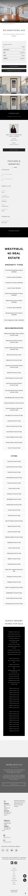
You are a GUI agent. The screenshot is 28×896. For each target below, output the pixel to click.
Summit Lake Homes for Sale (14, 426)
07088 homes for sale (14, 730)
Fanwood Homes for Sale (14, 483)
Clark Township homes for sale (14, 652)
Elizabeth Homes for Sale (14, 582)
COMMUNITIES (14, 880)
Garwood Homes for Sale (14, 461)
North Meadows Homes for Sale (14, 378)
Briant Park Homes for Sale (14, 354)
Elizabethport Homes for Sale (14, 592)
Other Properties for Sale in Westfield (14, 320)
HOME (14, 868)
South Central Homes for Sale (14, 598)
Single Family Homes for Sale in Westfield (14, 301)
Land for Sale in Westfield (14, 288)
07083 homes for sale (14, 720)
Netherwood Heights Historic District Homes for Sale (14, 334)
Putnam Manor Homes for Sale (14, 442)
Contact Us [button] (14, 784)
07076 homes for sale (14, 696)
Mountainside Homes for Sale (14, 477)
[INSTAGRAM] (7, 850)
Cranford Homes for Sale (14, 472)
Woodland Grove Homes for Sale (14, 415)
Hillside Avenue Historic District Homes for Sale (14, 341)
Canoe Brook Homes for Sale (14, 431)
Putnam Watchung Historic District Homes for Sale (14, 348)
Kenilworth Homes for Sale (14, 494)
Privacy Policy (14, 891)
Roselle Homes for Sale (14, 515)
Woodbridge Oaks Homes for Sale (14, 397)
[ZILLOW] (16, 850)
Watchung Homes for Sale (14, 553)
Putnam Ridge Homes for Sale (14, 437)
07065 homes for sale (14, 726)
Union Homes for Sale (14, 548)
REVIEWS (14, 878)
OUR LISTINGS (14, 870)
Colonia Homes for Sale (14, 510)
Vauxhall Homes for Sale (14, 564)
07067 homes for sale (14, 728)
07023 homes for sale (14, 699)
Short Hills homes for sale (14, 634)
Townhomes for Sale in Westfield (14, 282)
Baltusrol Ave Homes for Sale (14, 360)
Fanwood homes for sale (14, 644)
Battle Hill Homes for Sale (14, 372)
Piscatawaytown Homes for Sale (14, 603)
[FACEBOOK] (2, 850)
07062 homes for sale (14, 707)
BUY (14, 873)
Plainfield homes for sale (14, 680)
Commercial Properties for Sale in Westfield (14, 271)
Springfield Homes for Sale (14, 499)
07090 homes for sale (14, 688)
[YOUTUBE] (11, 850)
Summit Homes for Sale (14, 531)
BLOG (14, 882)
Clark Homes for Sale (14, 488)
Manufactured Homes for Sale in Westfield (14, 313)
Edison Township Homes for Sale (14, 587)
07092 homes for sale (14, 692)
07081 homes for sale (14, 701)
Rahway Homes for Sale (14, 526)
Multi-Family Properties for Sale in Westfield (14, 294)
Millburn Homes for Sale (14, 558)
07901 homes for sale (14, 713)
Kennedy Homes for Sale (14, 421)
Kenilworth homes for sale (14, 650)
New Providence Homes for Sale (14, 521)
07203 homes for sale (14, 718)
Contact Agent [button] (14, 149)
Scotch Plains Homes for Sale (14, 466)
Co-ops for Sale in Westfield (14, 307)
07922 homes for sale (14, 722)
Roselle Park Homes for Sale (14, 504)
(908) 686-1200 (6, 837)
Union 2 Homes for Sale (14, 448)
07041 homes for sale (14, 724)
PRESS (14, 877)
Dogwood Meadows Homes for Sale (14, 403)
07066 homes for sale (14, 705)
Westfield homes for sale (14, 631)
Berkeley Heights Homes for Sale (14, 537)
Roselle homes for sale (14, 664)
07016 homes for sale (14, 694)
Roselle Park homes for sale (14, 654)
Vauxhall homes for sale (14, 678)
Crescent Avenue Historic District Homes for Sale (14, 366)
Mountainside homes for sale (14, 636)
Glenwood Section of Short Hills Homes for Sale (14, 409)
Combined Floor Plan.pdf (14, 116)
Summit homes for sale (14, 658)
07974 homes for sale (14, 715)
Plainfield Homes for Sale (14, 542)
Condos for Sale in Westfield (14, 277)
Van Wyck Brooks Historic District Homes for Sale (14, 391)
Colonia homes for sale (14, 676)
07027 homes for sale (14, 690)
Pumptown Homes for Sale (14, 576)
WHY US (14, 875)
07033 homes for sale (14, 703)
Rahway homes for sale (14, 674)
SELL (14, 871)
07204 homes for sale (14, 711)
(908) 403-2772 (14, 140)
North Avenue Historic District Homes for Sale (14, 384)
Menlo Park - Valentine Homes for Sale (14, 570)
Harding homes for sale (14, 638)
